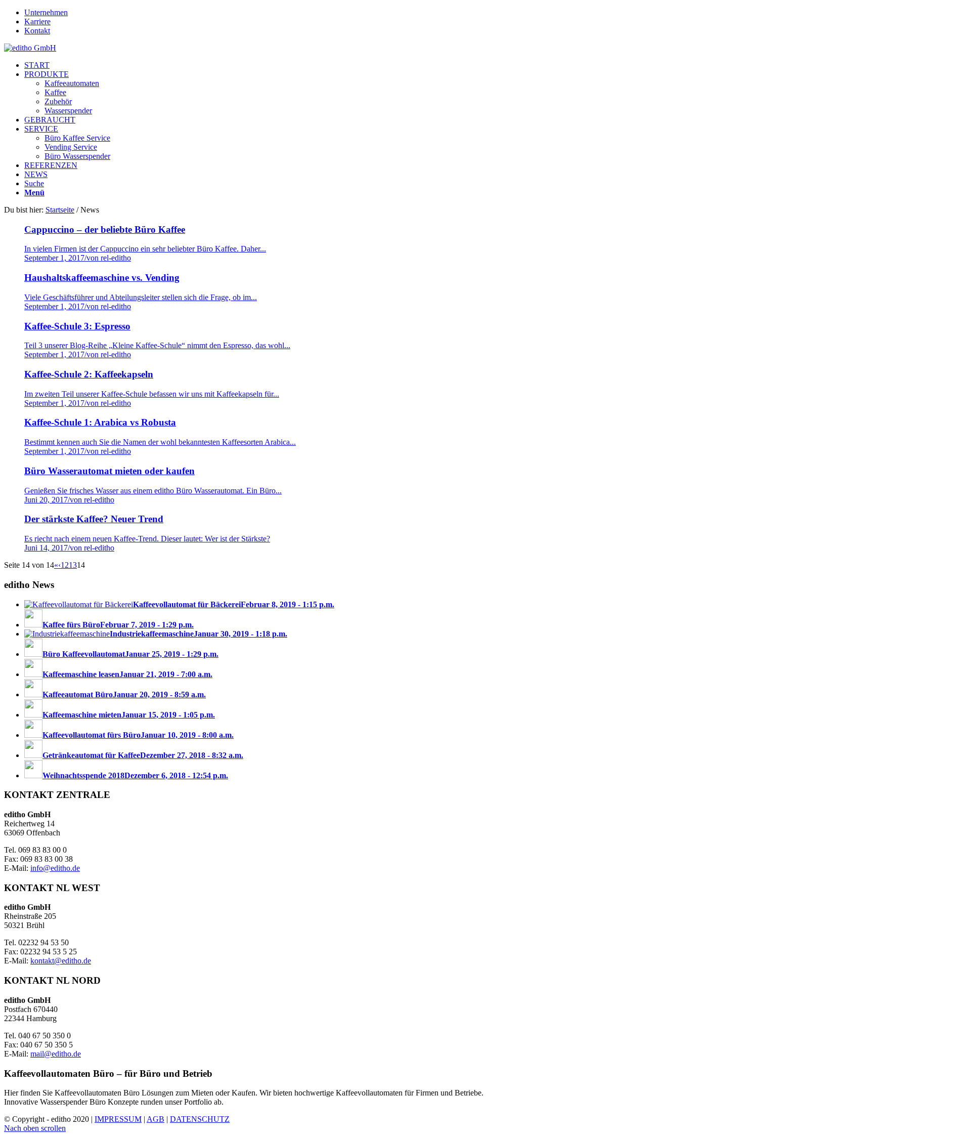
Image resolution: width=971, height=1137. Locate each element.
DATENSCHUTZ (200, 1119)
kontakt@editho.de (60, 960)
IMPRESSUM (118, 1119)
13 (73, 565)
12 (65, 565)
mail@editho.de (55, 1053)
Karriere (37, 21)
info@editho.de (55, 868)
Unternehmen (46, 12)
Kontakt (37, 30)
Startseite (60, 209)
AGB (155, 1119)
